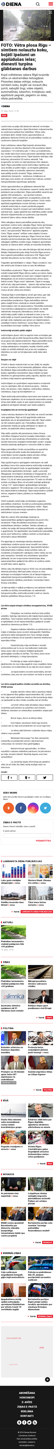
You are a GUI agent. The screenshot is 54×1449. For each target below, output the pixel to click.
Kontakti (27, 1415)
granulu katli (13, 1364)
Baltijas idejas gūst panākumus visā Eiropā (39, 1006)
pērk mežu (25, 1340)
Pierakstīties (43, 841)
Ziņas (6, 962)
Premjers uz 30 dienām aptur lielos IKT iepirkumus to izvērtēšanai (12, 1076)
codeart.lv (31, 1442)
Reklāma (27, 1411)
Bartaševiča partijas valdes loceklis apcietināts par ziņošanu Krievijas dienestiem (40, 1304)
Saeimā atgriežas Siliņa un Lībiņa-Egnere (40, 1073)
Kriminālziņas (12, 1253)
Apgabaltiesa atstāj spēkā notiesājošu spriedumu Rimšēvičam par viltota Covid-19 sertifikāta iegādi (13, 1304)
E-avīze (27, 1402)
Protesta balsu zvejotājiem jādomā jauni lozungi (38, 1050)
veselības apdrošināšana (23, 1354)
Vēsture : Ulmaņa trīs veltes (39, 881)
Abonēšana (27, 1393)
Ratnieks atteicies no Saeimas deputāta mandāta (12, 1050)
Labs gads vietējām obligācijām (11, 881)
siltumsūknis (37, 1367)
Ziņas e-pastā (27, 1406)
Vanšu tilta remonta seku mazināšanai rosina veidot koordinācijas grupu (11, 1123)
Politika (8, 1028)
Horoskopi (27, 1397)
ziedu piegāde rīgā (13, 1338)
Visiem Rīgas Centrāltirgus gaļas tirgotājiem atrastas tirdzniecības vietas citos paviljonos (38, 1151)
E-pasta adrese (9, 831)
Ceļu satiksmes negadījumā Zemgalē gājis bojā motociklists (12, 1275)
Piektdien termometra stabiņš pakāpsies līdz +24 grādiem (12, 944)
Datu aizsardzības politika (27, 1439)
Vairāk (16, 912)
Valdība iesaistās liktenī (12, 903)
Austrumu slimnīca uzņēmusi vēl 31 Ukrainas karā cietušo (12, 1008)
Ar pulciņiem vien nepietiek (10, 1194)
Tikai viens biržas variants (37, 903)
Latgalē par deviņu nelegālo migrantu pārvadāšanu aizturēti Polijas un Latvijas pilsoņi (39, 1198)
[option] (27, 25)
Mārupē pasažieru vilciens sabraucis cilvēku (37, 983)
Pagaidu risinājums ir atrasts (12, 1147)
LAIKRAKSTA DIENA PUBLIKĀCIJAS (22, 861)
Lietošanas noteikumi (27, 1436)
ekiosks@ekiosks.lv (27, 1445)
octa (41, 1347)
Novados (8, 1174)
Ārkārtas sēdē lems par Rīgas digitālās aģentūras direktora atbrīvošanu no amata (40, 1123)
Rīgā (4, 116)
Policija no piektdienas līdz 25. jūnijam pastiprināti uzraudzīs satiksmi (39, 1276)
